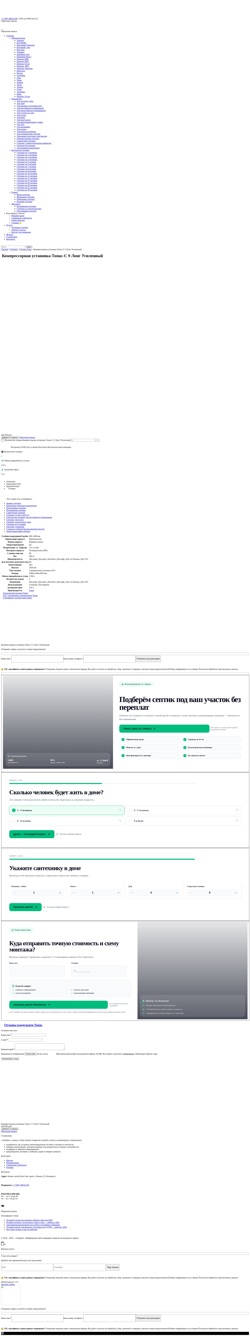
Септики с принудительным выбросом (34, 143)
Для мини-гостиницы (26, 131)
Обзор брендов (18, 220)
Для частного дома (25, 101)
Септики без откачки (26, 145)
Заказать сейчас (8, 1284)
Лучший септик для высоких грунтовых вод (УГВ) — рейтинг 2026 (36, 1227)
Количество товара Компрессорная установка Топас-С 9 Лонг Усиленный (38, 440)
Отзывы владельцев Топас (23, 1025)
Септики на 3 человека (27, 157)
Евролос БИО (23, 59)
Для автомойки (23, 127)
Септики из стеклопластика (29, 209)
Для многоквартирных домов (30, 122)
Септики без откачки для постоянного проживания (29, 517)
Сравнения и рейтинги (21, 218)
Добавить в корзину (10, 437)
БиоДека (20, 50)
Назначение (16, 99)
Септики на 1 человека (27, 152)
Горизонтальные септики (28, 138)
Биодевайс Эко (23, 47)
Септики (10, 36)
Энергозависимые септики (18, 531)
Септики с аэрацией (15, 527)
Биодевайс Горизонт (26, 45)
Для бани (21, 117)
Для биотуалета (23, 120)
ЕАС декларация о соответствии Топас (20, 595)
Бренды (9, 1160)
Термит (20, 82)
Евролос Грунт (23, 64)
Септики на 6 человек (26, 164)
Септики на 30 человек (27, 190)
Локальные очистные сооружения (32, 136)
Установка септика (19, 227)
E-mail (4, 1040)
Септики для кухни (15, 520)
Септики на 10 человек (27, 174)
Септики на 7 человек (26, 167)
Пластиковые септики (26, 211)
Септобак (21, 75)
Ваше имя (6, 659)
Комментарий (8, 1049)
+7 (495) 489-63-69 (9, 19)
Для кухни (21, 115)
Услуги (9, 225)
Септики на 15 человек (27, 181)
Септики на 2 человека (27, 155)
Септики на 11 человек (27, 176)
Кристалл (21, 71)
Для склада (21, 129)
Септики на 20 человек (27, 185)
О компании (11, 237)
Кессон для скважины (21, 232)
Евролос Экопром (25, 68)
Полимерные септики (26, 206)
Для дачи (21, 103)
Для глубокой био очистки (28, 134)
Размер (14, 192)
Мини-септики (23, 195)
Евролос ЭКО (23, 66)
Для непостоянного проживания (31, 110)
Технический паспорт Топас (15, 593)
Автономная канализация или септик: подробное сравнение (33, 1225)
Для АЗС (21, 124)
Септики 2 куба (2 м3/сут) (17, 515)
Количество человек (20, 150)
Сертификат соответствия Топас (17, 598)
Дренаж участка (18, 230)
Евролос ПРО (23, 61)
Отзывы (9, 1167)
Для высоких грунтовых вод (29, 106)
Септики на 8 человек (26, 169)
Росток (20, 73)
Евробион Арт (23, 54)
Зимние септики (13, 503)
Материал (15, 204)
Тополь (20, 87)
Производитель (18, 38)
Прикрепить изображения (13, 1054)
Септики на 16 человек (27, 183)
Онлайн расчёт (21, 25)
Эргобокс (21, 92)
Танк (19, 78)
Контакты (10, 239)
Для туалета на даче (25, 113)
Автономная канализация (28, 148)
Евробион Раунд (24, 57)
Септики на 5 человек (26, 162)
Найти (29, 247)
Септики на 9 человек (26, 171)
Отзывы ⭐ (16, 223)
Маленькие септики (25, 197)
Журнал (9, 234)
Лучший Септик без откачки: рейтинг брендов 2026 (29, 1220)
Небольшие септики (26, 199)
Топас (19, 85)
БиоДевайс (21, 43)
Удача (19, 89)
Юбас (19, 94)
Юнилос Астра (23, 96)
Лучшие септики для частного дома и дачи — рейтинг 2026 (32, 1222)
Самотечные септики (26, 141)
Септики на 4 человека (27, 159)
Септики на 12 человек (27, 178)
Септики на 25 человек (27, 188)
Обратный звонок (27, 437)
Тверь (19, 80)
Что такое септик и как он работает (22, 1229)
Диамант (20, 52)
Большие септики (24, 202)
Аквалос (20, 40)
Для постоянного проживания (30, 108)
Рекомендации (17, 216)
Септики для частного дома (18, 522)
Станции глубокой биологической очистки (25, 529)
